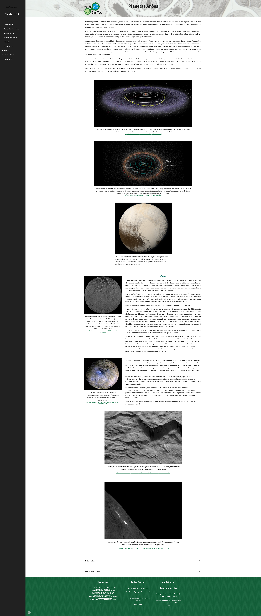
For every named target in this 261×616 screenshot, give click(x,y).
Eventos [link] (7, 50)
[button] (258, 2)
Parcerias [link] (7, 42)
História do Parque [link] (10, 37)
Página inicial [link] (8, 25)
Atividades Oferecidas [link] (11, 29)
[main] (143, 6)
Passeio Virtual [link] (9, 55)
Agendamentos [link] (9, 33)
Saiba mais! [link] (8, 59)
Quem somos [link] (8, 46)
